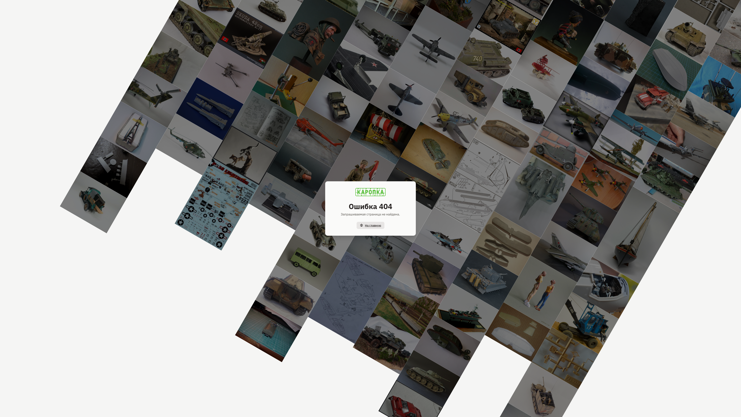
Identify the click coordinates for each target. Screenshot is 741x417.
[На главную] (370, 192)
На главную (373, 225)
